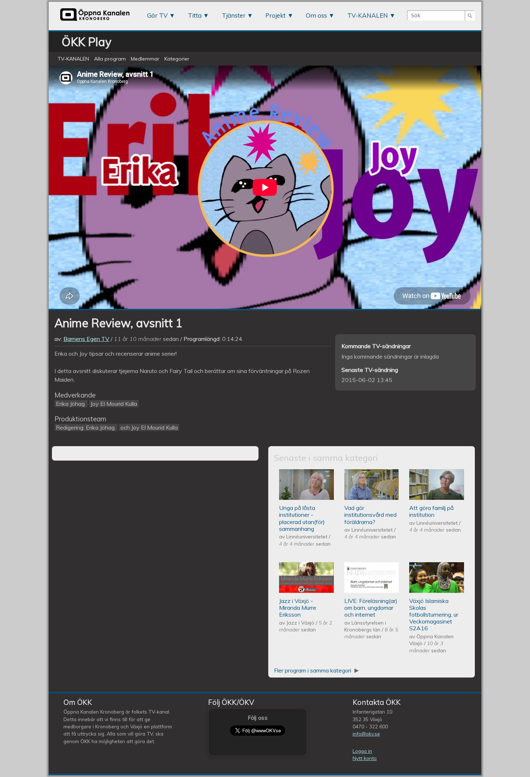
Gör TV (157, 15)
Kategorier (176, 59)
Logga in (362, 751)
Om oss (316, 15)
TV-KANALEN (367, 15)
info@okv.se (366, 734)
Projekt (275, 15)
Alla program (110, 59)
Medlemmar (145, 59)
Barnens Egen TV (86, 338)
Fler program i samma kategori (313, 670)
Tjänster (234, 15)
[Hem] (94, 20)
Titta (195, 15)
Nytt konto (365, 758)
